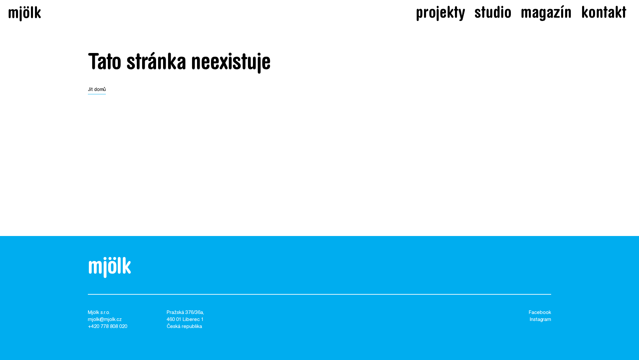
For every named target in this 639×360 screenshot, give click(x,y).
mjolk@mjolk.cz (105, 319)
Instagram (540, 319)
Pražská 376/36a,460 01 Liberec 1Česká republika (185, 319)
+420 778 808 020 (107, 326)
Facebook (540, 312)
